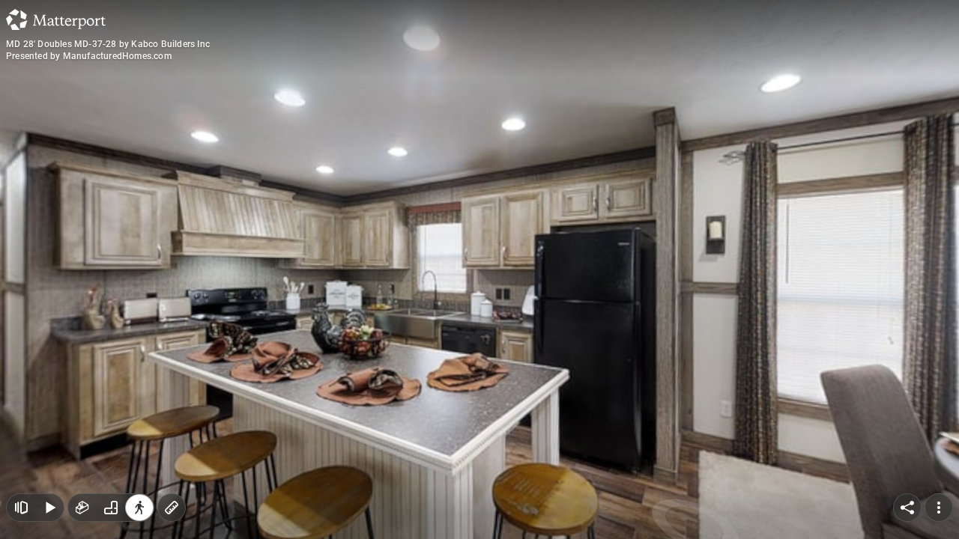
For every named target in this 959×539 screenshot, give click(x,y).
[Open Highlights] (20, 507)
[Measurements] (171, 507)
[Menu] (939, 507)
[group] (110, 507)
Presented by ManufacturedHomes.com (89, 56)
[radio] (82, 507)
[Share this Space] (907, 507)
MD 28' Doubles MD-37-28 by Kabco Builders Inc (108, 44)
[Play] (49, 507)
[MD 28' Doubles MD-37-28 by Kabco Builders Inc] (479, 269)
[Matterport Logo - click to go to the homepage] (56, 19)
